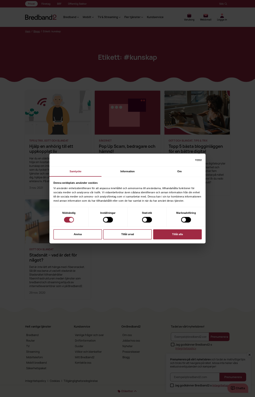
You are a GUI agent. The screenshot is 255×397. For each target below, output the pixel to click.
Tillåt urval (127, 234)
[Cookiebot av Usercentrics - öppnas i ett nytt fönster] (186, 160)
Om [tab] (179, 171)
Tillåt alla (177, 234)
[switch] (108, 220)
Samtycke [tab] (76, 171)
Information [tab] (127, 171)
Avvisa (78, 234)
